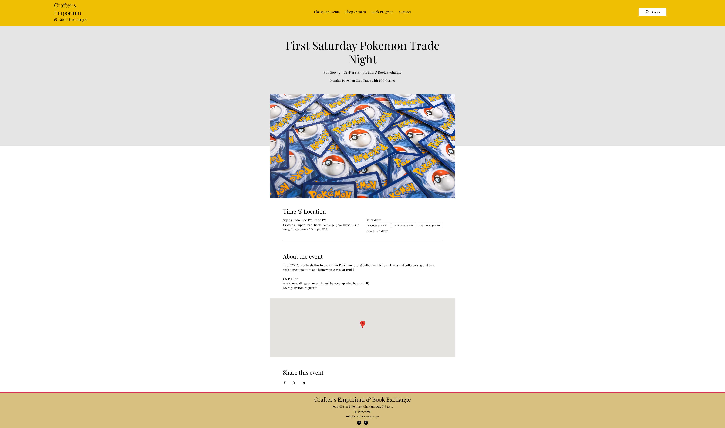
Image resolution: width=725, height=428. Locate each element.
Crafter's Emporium (67, 8)
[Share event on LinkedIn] (303, 382)
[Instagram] (366, 423)
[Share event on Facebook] (285, 382)
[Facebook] (359, 423)
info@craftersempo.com (362, 416)
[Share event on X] (294, 382)
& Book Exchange (70, 19)
